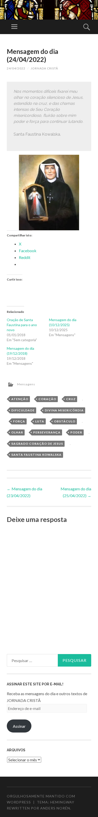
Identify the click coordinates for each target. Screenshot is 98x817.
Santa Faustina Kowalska (36, 455)
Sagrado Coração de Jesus (37, 443)
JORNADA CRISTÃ (44, 68)
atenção (19, 399)
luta (39, 421)
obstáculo (64, 421)
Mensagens (26, 384)
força (19, 421)
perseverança (47, 432)
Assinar (19, 726)
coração (47, 399)
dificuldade (23, 410)
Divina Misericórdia (64, 410)
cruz (71, 399)
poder (76, 432)
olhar (17, 432)
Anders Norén (55, 808)
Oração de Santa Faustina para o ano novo (22, 325)
